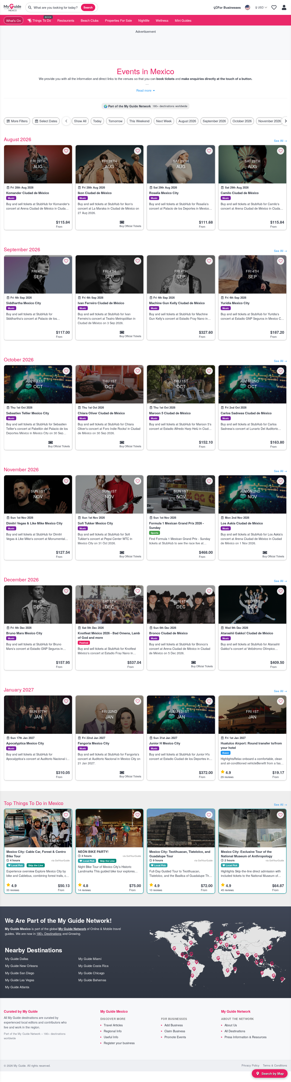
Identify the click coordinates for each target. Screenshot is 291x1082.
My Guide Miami (89, 958)
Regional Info (113, 1031)
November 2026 (269, 121)
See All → (280, 141)
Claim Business (174, 1031)
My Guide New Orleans (21, 965)
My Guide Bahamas (92, 980)
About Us (231, 1025)
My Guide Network (72, 928)
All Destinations (235, 1031)
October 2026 (242, 121)
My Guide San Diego (19, 973)
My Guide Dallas (16, 958)
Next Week (164, 121)
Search (88, 7)
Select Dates (48, 121)
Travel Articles (113, 1025)
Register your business (119, 1043)
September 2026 (214, 121)
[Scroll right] (285, 120)
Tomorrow (115, 121)
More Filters (19, 121)
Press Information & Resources (246, 1037)
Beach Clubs (90, 20)
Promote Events (175, 1037)
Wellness (162, 20)
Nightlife (143, 20)
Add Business (173, 1025)
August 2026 (187, 121)
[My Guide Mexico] (12, 7)
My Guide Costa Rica (93, 965)
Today (97, 121)
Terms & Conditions (275, 1065)
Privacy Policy (250, 1065)
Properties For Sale (118, 20)
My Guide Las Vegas (19, 980)
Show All (80, 121)
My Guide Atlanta (17, 987)
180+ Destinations (49, 933)
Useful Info (111, 1037)
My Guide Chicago (91, 973)
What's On (13, 20)
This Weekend (139, 121)
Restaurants (65, 20)
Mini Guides (183, 20)
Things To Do (41, 20)
